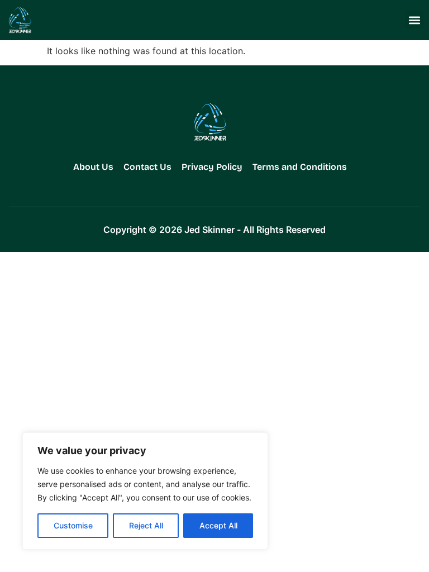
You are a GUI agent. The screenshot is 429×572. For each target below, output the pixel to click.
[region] (145, 491)
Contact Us (147, 166)
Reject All (146, 525)
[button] (414, 20)
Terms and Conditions (299, 166)
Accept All (218, 525)
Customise (73, 525)
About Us (93, 166)
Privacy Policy (212, 166)
